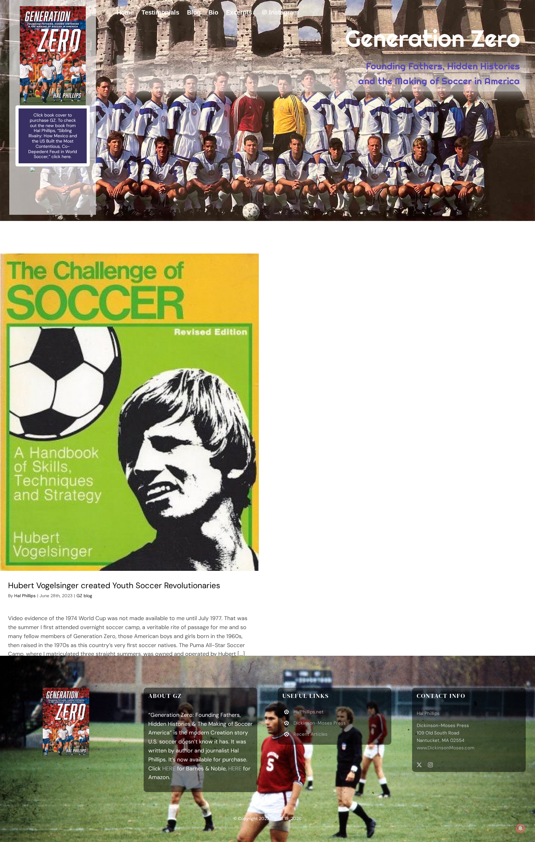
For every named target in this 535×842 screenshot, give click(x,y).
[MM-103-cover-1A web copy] (53, 9)
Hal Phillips (25, 595)
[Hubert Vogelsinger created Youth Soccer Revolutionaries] (129, 412)
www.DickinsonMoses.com (445, 748)
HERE (169, 768)
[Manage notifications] (520, 828)
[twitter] (419, 764)
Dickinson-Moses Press (320, 723)
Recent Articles (311, 734)
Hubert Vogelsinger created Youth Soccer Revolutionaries (114, 585)
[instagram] (430, 764)
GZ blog (84, 595)
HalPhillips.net (309, 712)
